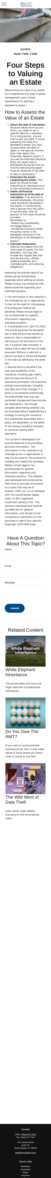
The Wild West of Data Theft (22, 800)
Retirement (25, 1166)
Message (10, 582)
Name (8, 549)
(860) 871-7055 (29, 1134)
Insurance (25, 1175)
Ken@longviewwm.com (25, 1152)
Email (8, 565)
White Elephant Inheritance (20, 672)
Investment (25, 1169)
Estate (25, 1172)
